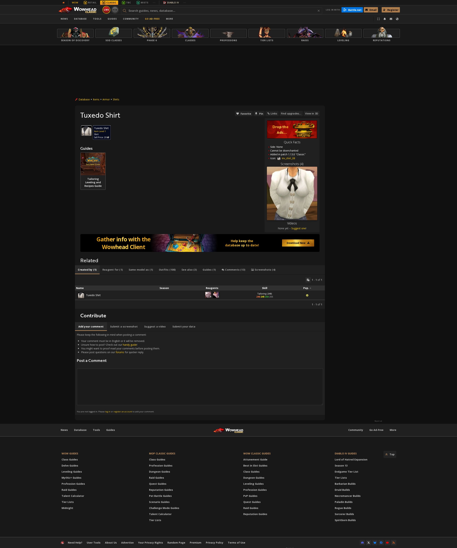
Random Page (176, 542)
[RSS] (393, 542)
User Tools (94, 542)
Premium (195, 542)
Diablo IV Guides (346, 453)
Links (274, 113)
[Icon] (86, 130)
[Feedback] (391, 19)
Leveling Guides (72, 471)
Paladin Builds (344, 502)
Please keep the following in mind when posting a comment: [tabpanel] (118, 373)
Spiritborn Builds (345, 520)
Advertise (127, 542)
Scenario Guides (159, 502)
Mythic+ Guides (71, 477)
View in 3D (311, 113)
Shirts (116, 99)
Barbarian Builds (345, 483)
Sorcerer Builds (344, 514)
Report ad (378, 421)
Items (96, 99)
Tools (96, 430)
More (393, 430)
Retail (92, 2)
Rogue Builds (343, 508)
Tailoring (261, 293)
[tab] (87, 269)
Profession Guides (73, 483)
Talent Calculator (73, 496)
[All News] (63, 3)
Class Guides (70, 459)
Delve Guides (70, 465)
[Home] (79, 9)
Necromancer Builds (348, 496)
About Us (111, 542)
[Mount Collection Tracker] (200, 243)
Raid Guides (69, 489)
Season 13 (341, 465)
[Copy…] (308, 280)
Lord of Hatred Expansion (351, 459)
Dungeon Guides (159, 471)
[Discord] (362, 542)
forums (120, 352)
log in (107, 411)
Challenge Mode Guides (164, 508)
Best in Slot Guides (255, 465)
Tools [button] (97, 18)
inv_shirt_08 (288, 158)
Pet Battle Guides (160, 496)
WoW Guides (70, 453)
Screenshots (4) (292, 164)
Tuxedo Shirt (93, 295)
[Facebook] (381, 542)
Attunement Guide (255, 459)
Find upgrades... (291, 113)
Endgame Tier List (346, 471)
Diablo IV (173, 2)
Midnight (67, 508)
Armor (106, 99)
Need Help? (75, 542)
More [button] (169, 18)
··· (154, 2)
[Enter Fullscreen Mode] (378, 19)
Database (80, 18)
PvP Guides (250, 496)
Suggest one (298, 228)
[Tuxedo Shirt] (81, 295)
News (64, 18)
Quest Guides (157, 483)
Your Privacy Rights (150, 542)
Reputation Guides (161, 489)
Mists (144, 2)
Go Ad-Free (152, 18)
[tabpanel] (200, 292)
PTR (115, 9)
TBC (128, 2)
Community (131, 18)
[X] (368, 542)
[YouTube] (387, 542)
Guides (112, 18)
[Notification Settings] (384, 19)
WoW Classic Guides (257, 453)
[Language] (397, 19)
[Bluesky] (375, 542)
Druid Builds (342, 489)
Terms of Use (236, 542)
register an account (123, 411)
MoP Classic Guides (162, 453)
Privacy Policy (214, 542)
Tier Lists (68, 502)
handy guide (130, 344)
